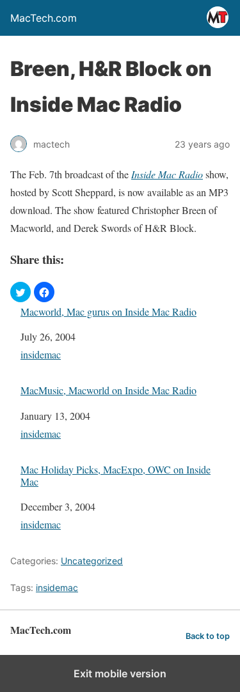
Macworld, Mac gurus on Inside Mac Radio (108, 311)
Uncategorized (92, 560)
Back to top (208, 636)
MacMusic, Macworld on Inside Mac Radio (108, 390)
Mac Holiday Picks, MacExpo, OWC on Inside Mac (115, 475)
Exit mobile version (120, 673)
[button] (20, 292)
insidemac (40, 354)
